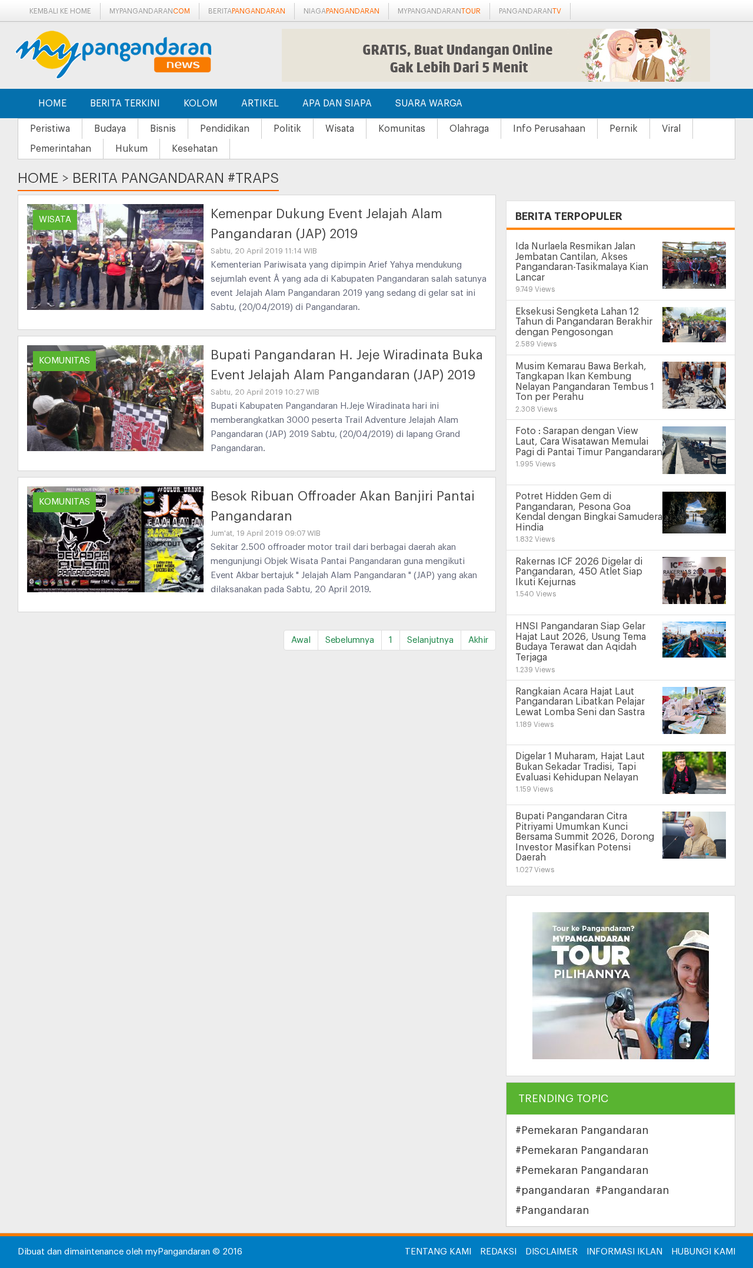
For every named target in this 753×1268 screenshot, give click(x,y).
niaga (341, 11)
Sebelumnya (349, 640)
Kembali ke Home (60, 11)
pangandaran (530, 11)
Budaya (110, 129)
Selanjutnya (430, 640)
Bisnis (163, 129)
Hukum (131, 149)
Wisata (339, 129)
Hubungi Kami (703, 1251)
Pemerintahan (60, 149)
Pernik (623, 129)
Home (52, 103)
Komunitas (401, 129)
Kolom (201, 103)
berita (246, 11)
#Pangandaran (632, 1190)
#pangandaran (552, 1190)
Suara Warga (428, 103)
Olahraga (469, 129)
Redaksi (498, 1251)
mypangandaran (149, 11)
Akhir (478, 640)
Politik (287, 129)
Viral (671, 129)
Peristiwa (50, 129)
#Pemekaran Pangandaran (581, 1130)
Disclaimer (551, 1251)
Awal (301, 640)
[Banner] (620, 985)
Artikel (260, 103)
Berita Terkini (125, 103)
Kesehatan (195, 149)
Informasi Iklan (624, 1251)
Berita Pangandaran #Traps (175, 178)
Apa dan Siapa (337, 103)
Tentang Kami (438, 1251)
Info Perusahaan (549, 129)
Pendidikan (224, 129)
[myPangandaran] (127, 54)
